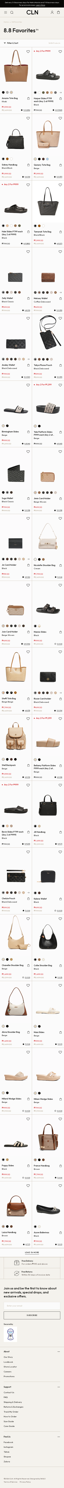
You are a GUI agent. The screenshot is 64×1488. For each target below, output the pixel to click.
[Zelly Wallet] (16, 268)
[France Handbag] (48, 1136)
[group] (35, 92)
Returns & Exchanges (13, 1407)
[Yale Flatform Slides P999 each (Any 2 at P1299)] (48, 402)
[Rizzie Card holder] (48, 668)
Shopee (7, 1456)
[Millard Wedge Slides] (16, 1069)
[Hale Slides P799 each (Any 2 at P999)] (16, 201)
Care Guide (9, 1426)
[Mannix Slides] (48, 602)
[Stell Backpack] (16, 735)
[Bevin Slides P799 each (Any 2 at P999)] (16, 802)
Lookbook (8, 1362)
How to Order (10, 1416)
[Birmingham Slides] (16, 402)
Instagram (8, 1447)
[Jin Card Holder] (16, 535)
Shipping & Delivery (13, 1402)
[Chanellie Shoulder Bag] (16, 935)
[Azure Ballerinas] (48, 1202)
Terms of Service (10, 1482)
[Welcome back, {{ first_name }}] (52, 12)
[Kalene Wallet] (48, 869)
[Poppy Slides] (16, 1135)
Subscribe (32, 1315)
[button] (60, 92)
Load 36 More (32, 1252)
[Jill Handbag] (48, 802)
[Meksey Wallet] (48, 268)
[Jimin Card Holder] (48, 468)
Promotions (9, 1376)
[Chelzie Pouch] (16, 868)
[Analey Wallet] (16, 335)
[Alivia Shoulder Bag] (16, 1002)
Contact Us (9, 1392)
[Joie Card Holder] (16, 602)
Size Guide (9, 1421)
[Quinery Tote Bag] (48, 135)
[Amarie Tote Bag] (16, 68)
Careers (7, 1371)
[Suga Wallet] (16, 468)
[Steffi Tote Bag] (16, 668)
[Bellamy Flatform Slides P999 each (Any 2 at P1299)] (48, 735)
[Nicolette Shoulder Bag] (48, 535)
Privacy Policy (25, 1482)
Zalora (7, 1461)
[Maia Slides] (48, 1002)
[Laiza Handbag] (16, 1202)
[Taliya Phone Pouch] (48, 335)
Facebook (8, 1442)
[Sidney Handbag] (16, 135)
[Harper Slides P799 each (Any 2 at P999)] (48, 68)
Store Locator (10, 1366)
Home (6, 22)
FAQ (6, 1397)
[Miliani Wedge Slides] (48, 1069)
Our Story (8, 1357)
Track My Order (11, 1411)
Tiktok (6, 1452)
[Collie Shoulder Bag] (48, 935)
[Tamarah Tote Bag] (48, 201)
